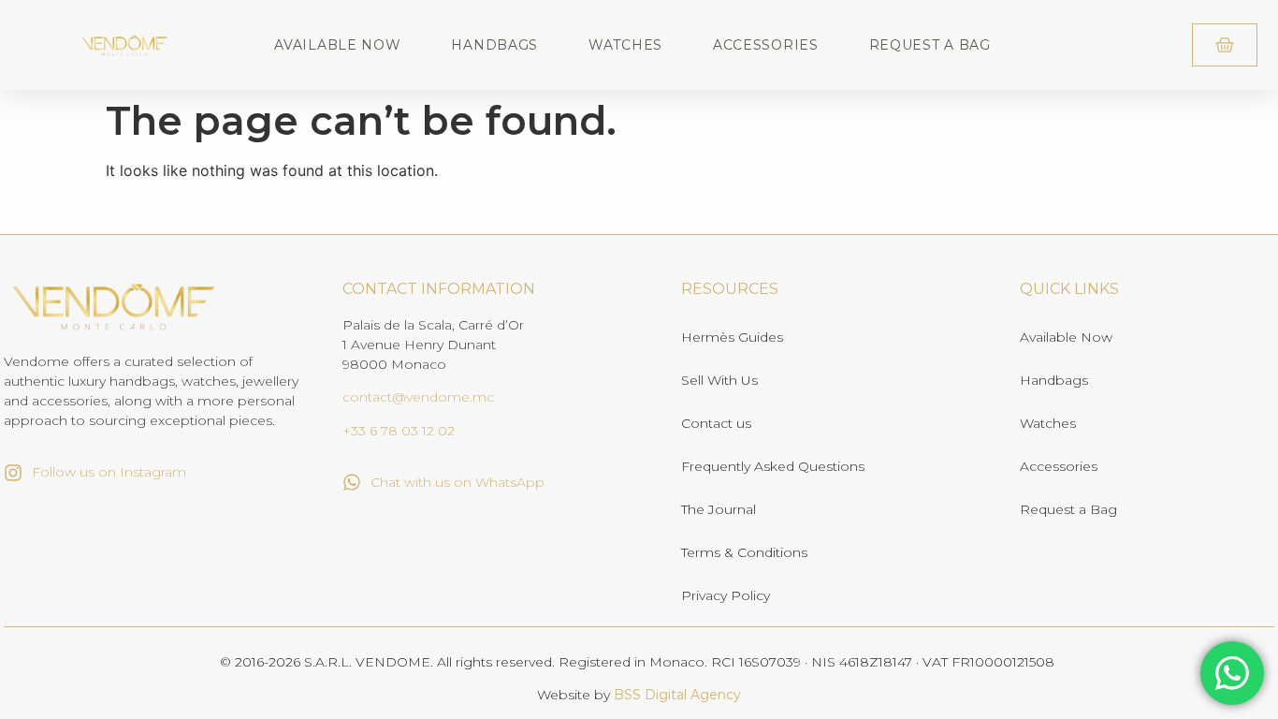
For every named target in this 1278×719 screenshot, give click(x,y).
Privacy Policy (725, 595)
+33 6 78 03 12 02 (398, 430)
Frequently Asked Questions (772, 466)
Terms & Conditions (744, 552)
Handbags (494, 45)
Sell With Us (719, 380)
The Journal (718, 509)
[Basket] (1224, 44)
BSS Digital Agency (677, 694)
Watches (625, 45)
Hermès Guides (732, 337)
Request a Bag (930, 45)
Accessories (766, 45)
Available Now (337, 45)
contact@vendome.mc (418, 397)
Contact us (716, 423)
